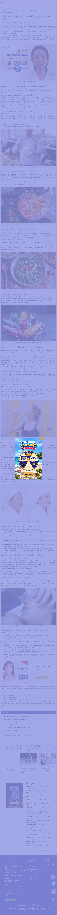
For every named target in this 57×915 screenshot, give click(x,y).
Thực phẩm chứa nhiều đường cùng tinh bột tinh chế (15, 719)
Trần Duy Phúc (13, 22)
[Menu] (2, 2)
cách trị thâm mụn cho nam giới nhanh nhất (20, 550)
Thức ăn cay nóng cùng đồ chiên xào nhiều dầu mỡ (15, 725)
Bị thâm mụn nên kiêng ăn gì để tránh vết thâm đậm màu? (16, 716)
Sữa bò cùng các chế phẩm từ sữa (11, 722)
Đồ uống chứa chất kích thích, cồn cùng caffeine (15, 732)
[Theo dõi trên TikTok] (49, 864)
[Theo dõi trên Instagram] (45, 864)
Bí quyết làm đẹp (11, 10)
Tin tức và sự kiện (32, 878)
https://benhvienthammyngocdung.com (14, 886)
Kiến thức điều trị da (22, 10)
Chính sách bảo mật (32, 882)
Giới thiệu (30, 861)
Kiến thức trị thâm (33, 10)
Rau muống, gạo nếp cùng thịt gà (11, 730)
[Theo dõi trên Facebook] (41, 864)
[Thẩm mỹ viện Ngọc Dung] (29, 2)
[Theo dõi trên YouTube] (53, 864)
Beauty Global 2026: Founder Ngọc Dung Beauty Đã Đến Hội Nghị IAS (47, 768)
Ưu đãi (29, 876)
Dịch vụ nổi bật (31, 866)
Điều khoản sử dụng (32, 885)
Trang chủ (3, 10)
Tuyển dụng (30, 880)
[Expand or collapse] (54, 713)
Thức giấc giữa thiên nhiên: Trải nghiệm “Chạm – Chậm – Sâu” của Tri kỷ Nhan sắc (9, 768)
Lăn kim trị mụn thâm (9, 650)
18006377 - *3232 (10, 890)
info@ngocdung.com (21, 890)
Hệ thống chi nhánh (32, 864)
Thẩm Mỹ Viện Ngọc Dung (10, 639)
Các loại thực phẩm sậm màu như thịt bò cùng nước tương (17, 727)
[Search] (55, 2)
